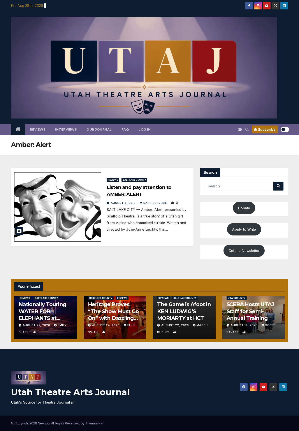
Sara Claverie (155, 203)
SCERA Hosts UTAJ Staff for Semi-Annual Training (250, 311)
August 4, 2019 (124, 203)
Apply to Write (244, 229)
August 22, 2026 (175, 325)
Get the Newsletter (244, 250)
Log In (145, 129)
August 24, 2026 (106, 325)
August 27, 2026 (37, 325)
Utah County (236, 298)
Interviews (66, 129)
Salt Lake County (134, 179)
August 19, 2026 (245, 325)
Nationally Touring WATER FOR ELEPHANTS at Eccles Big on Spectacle (42, 318)
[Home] (18, 129)
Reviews (38, 129)
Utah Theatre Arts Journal (70, 392)
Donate (244, 208)
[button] (247, 129)
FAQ (125, 129)
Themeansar (94, 423)
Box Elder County (100, 298)
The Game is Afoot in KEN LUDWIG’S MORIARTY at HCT (184, 311)
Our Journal (99, 129)
